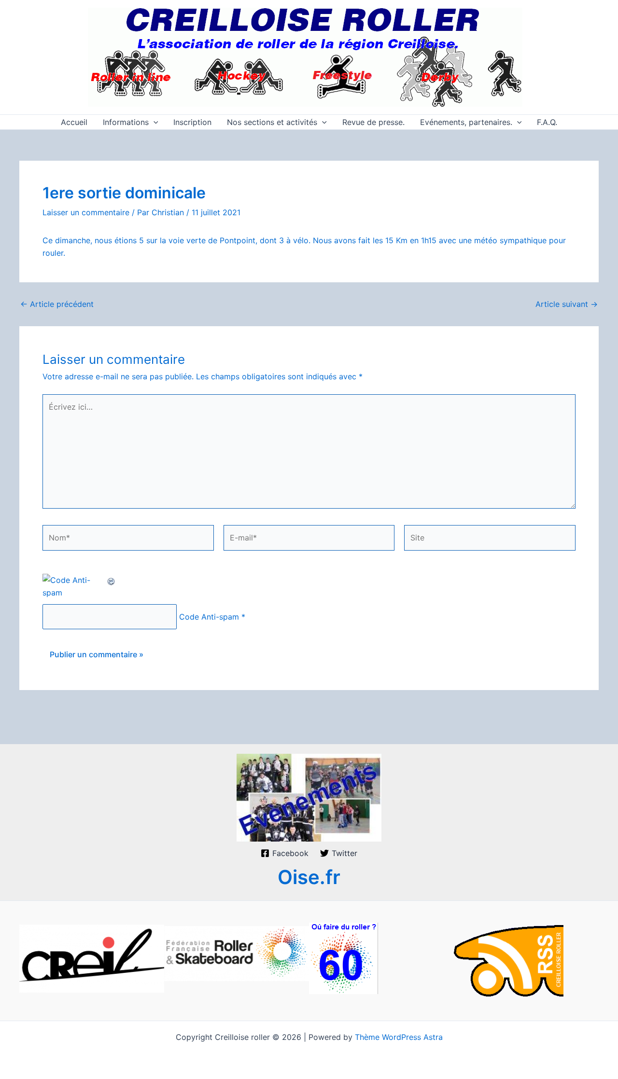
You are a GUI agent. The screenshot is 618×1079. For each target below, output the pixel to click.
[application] (153, 122)
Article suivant (566, 304)
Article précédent (57, 304)
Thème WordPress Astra (399, 1037)
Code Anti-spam (209, 617)
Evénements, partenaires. (466, 122)
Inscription (192, 122)
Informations (126, 122)
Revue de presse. (373, 122)
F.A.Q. (547, 122)
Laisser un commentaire (85, 212)
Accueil (74, 122)
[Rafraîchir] (111, 580)
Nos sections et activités (272, 122)
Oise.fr (309, 877)
